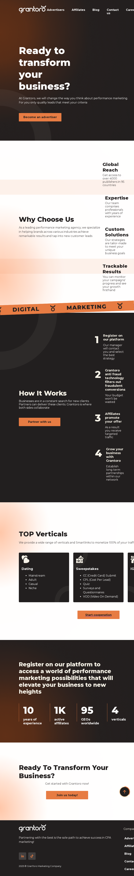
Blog (95, 10)
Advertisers (55, 10)
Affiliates (78, 10)
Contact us (113, 10)
